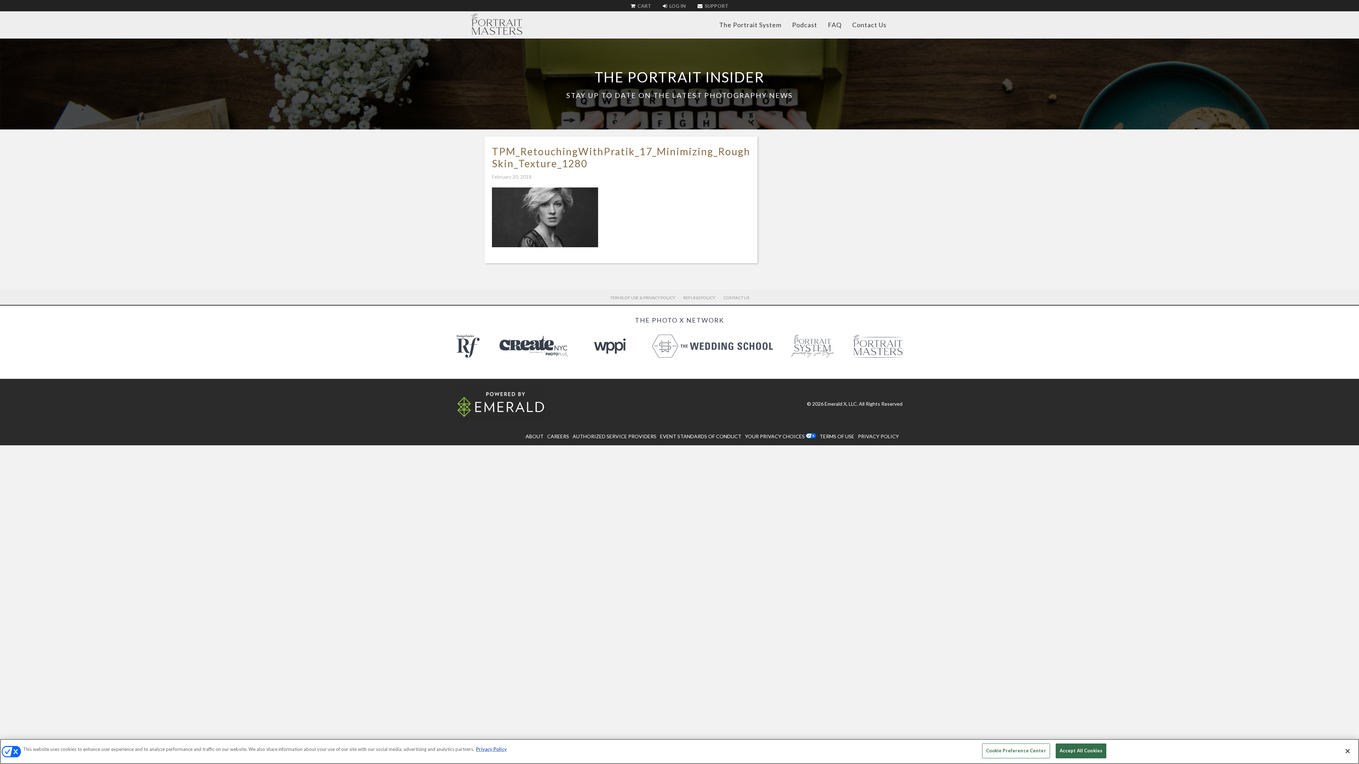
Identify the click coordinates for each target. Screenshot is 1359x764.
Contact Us (869, 25)
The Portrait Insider (679, 77)
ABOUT (535, 436)
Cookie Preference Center (1016, 750)
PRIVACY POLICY (878, 436)
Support (716, 6)
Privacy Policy (491, 749)
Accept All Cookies (1081, 750)
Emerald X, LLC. (841, 404)
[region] (679, 751)
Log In (677, 6)
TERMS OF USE (837, 436)
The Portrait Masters (496, 24)
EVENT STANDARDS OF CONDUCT (700, 436)
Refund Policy (699, 297)
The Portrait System (750, 25)
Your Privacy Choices (775, 436)
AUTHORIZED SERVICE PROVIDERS (614, 436)
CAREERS (558, 436)
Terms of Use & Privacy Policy (642, 297)
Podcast (804, 25)
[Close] (1347, 751)
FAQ (835, 25)
